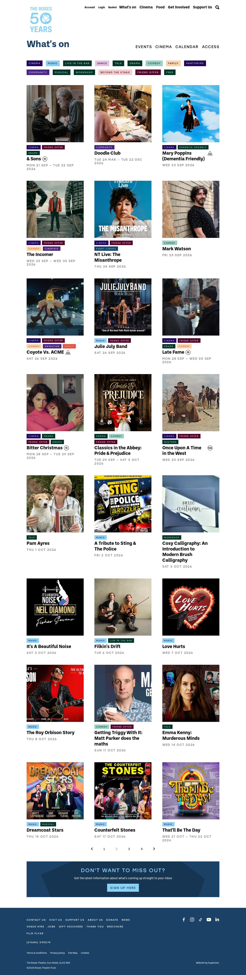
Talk (118, 63)
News (126, 920)
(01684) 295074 (39, 942)
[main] (123, 468)
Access (210, 47)
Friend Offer (148, 72)
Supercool (213, 963)
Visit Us (55, 920)
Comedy (154, 63)
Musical (61, 72)
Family (173, 63)
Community (38, 72)
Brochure (115, 926)
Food (160, 7)
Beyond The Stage (115, 72)
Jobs (52, 926)
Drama (135, 63)
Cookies (85, 953)
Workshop (84, 72)
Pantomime (195, 63)
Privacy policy (57, 953)
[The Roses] (54, 19)
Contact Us (36, 920)
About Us (95, 920)
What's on (127, 7)
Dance (102, 63)
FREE (169, 72)
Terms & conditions (37, 953)
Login (101, 7)
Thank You (95, 926)
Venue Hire (35, 926)
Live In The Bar (77, 63)
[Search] (217, 7)
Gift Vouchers (71, 926)
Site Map (72, 953)
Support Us (202, 7)
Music (53, 63)
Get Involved (179, 7)
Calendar (186, 47)
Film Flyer (35, 933)
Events (144, 47)
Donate (112, 920)
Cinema (146, 7)
